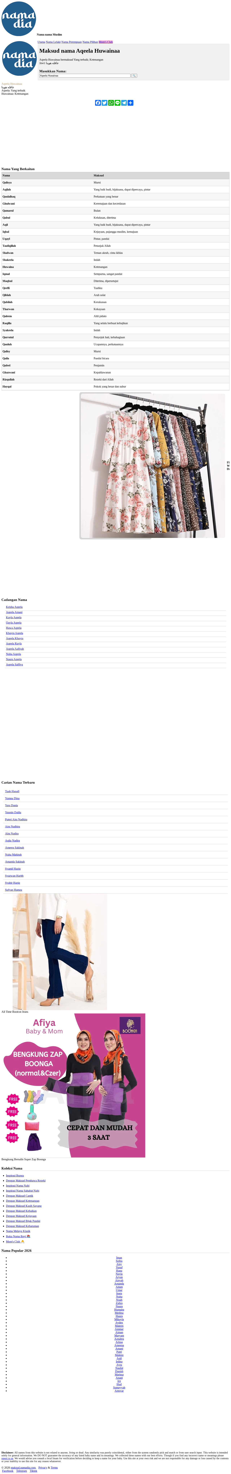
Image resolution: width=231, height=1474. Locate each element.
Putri (119, 1351)
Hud (119, 1384)
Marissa (119, 1374)
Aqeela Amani (14, 612)
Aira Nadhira (12, 826)
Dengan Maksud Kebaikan (21, 1210)
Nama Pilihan (90, 41)
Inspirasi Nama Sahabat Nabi (22, 1190)
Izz (119, 1381)
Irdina (119, 1361)
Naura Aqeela (14, 659)
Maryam (119, 1335)
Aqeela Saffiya (14, 664)
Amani (119, 1348)
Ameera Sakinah (14, 847)
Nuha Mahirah (13, 854)
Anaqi (119, 1377)
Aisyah (119, 1280)
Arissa (119, 1342)
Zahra (119, 1303)
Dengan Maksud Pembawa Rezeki (25, 1180)
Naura (119, 1306)
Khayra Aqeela (14, 633)
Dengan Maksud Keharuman (22, 1226)
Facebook (7, 1470)
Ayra (119, 1364)
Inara (119, 1293)
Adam (119, 1286)
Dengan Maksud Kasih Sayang (24, 1205)
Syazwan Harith (14, 875)
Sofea (119, 1260)
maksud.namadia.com (23, 1467)
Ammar (119, 1329)
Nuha (119, 1296)
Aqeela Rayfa (14, 643)
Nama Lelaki (53, 41)
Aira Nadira (12, 833)
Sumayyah (119, 1387)
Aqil (119, 1358)
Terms (54, 1467)
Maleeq (119, 1355)
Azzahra (119, 1338)
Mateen (119, 1325)
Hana (119, 1270)
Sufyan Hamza (13, 889)
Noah (119, 1299)
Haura (119, 1316)
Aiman (119, 1332)
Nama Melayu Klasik (18, 1231)
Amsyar (119, 1390)
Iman (119, 1257)
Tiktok (33, 1470)
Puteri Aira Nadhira (16, 819)
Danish (119, 1371)
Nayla (119, 1273)
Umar (119, 1290)
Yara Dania (11, 805)
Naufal (119, 1368)
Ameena (119, 1345)
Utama (41, 41)
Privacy (42, 1467)
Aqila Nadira (12, 840)
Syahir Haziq (12, 882)
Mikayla (119, 1319)
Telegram (21, 1470)
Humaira (119, 1309)
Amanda (119, 1283)
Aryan (119, 1277)
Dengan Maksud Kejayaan (21, 1215)
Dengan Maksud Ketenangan (22, 1200)
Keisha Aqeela (14, 606)
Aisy (119, 1264)
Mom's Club (106, 41)
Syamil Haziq (13, 868)
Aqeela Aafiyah (15, 648)
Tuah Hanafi (12, 791)
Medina (119, 1312)
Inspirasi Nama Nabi (17, 1185)
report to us (7, 1458)
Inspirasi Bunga (15, 1175)
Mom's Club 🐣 (15, 1241)
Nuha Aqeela (13, 654)
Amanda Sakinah (15, 861)
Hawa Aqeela (13, 627)
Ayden (119, 1322)
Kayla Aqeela (13, 617)
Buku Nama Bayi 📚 (18, 1236)
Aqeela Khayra (14, 638)
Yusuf (119, 1267)
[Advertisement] (109, 134)
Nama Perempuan (71, 41)
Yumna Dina (12, 798)
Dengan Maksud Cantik (19, 1195)
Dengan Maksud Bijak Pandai (23, 1221)
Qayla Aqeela (13, 622)
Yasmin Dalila (13, 812)
